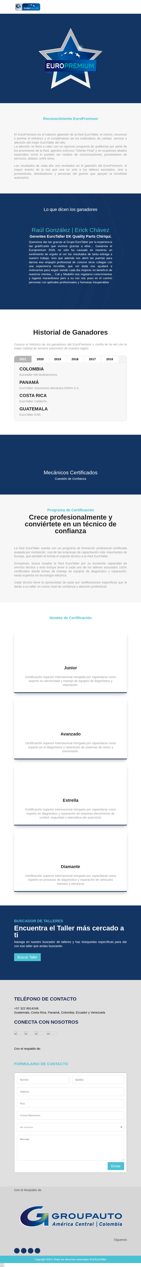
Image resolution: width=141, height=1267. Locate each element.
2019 (57, 359)
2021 (22, 359)
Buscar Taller (27, 957)
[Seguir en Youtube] (30, 1250)
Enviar (116, 1166)
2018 (75, 359)
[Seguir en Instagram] (23, 1250)
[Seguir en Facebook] (17, 1250)
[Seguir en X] (37, 1250)
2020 (40, 359)
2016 (109, 359)
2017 (92, 359)
